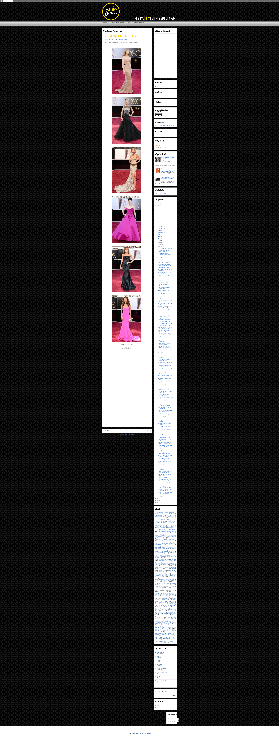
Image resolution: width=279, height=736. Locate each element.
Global (159, 563)
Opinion (156, 597)
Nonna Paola (171, 594)
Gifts (159, 562)
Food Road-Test (159, 557)
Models (165, 587)
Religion (174, 606)
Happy (156, 565)
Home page (106, 22)
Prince (173, 601)
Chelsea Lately (171, 533)
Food (172, 556)
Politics (165, 599)
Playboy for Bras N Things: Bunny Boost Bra (164, 344)
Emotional (166, 548)
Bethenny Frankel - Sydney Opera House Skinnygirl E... (165, 331)
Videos (156, 635)
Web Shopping (158, 638)
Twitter (172, 632)
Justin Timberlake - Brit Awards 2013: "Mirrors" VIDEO (165, 328)
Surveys (158, 622)
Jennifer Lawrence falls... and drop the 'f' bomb (164, 273)
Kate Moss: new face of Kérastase (163, 356)
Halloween (172, 564)
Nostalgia (157, 595)
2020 (158, 211)
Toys (164, 630)
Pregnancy (166, 601)
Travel (129, 22)
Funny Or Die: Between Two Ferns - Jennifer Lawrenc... (164, 404)
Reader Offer (158, 603)
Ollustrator (138, 733)
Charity (157, 533)
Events (163, 550)
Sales (160, 612)
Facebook (171, 552)
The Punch (166, 626)
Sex (156, 614)
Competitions (162, 538)
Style (167, 621)
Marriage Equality (162, 584)
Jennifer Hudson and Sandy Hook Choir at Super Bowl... (165, 462)
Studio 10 (162, 621)
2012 (158, 498)
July (159, 236)
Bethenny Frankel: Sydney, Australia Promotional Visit (164, 334)
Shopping (174, 614)
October (160, 230)
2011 (158, 500)
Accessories (158, 515)
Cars (175, 527)
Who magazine (164, 639)
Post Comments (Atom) (130, 434)
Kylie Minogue (171, 578)
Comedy (174, 536)
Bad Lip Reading (162, 522)
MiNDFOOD (169, 586)
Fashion (117, 350)
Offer (167, 595)
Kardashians (165, 575)
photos (173, 598)
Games (167, 560)
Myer (159, 591)
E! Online (131, 344)
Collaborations (167, 536)
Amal (166, 516)
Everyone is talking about (163, 551)
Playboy (160, 599)
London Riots (163, 580)
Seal (174, 613)
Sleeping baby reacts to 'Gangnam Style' (163, 449)
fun (168, 559)
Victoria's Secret (170, 634)
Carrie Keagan (170, 527)
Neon (163, 591)
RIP (161, 609)
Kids (164, 576)
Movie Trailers (169, 589)
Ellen (175, 547)
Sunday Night (173, 621)
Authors (173, 519)
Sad (175, 610)
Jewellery (157, 575)
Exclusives (157, 552)
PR (159, 601)
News (164, 593)
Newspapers (172, 593)
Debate (162, 543)
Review (167, 608)
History (160, 567)
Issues (159, 574)
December (160, 226)
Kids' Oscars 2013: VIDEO (164, 267)
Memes (156, 586)
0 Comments (117, 348)
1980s (161, 512)
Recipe (162, 605)
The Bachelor (166, 623)
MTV (164, 590)
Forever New (168, 557)
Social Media (160, 617)
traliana (168, 630)
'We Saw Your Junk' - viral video (165, 248)
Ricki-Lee (173, 608)
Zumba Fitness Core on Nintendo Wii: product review (165, 347)
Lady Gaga (162, 579)
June (159, 238)
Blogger (149, 733)
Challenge (162, 531)
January (160, 496)
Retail (163, 608)
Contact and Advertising (139, 22)
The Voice (173, 627)
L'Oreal (156, 579)
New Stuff (157, 593)
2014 (158, 222)
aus (156, 519)
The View (168, 627)
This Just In (166, 629)
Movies (157, 590)
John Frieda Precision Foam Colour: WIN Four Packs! (167, 178)
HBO (170, 565)
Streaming (157, 621)
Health (174, 565)
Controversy (164, 539)
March (159, 244)
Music (174, 590)
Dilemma (172, 543)
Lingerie (172, 579)
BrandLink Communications (169, 526)
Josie (158, 705)
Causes (159, 529)
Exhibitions (164, 552)
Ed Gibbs (159, 656)
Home (127, 431)
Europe (158, 550)
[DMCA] (158, 116)
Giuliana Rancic (165, 562)
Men (162, 586)
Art (174, 517)
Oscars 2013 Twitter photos (164, 282)
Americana (162, 518)
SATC (164, 612)
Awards (108, 350)
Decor (167, 543)
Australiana (162, 519)
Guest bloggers (159, 564)
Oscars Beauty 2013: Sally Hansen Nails (164, 258)
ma (173, 580)
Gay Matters (173, 560)
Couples (172, 540)
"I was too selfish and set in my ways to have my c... (165, 251)
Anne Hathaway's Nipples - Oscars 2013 (164, 288)
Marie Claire (166, 583)
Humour (174, 568)
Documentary (158, 546)
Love (169, 580)
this (158, 629)
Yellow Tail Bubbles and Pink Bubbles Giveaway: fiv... (164, 430)
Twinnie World (160, 664)
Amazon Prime (172, 516)
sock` (167, 618)
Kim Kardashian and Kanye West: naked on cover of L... (165, 265)
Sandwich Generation (162, 672)
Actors (170, 515)
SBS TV (159, 613)
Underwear (162, 633)
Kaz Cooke (159, 576)
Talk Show (171, 622)
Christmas (163, 535)
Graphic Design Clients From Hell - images (164, 385)
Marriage (173, 583)
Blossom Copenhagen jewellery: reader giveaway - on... (165, 411)
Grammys (164, 563)
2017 (158, 217)
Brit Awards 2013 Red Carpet (164, 325)
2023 (158, 205)
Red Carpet (126, 350)
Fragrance (163, 559)
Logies (156, 580)
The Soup (157, 627)
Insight (174, 570)
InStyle (156, 573)
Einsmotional (170, 547)
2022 (158, 207)
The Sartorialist (160, 676)
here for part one (123, 39)
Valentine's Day (171, 633)
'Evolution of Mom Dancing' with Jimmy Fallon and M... (165, 307)
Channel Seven (159, 532)
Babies (174, 521)
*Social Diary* (160, 660)
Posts (158, 145)
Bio (167, 525)
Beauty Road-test (159, 523)
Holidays (166, 567)
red (166, 605)
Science (170, 613)
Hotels (167, 568)
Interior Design (162, 573)
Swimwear (163, 622)
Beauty (171, 522)
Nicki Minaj (157, 594)
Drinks (165, 546)
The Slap (173, 626)
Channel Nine (170, 531)
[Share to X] (127, 348)
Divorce (170, 544)
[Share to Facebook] (129, 348)
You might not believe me (163, 680)
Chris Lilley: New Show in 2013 (165, 323)
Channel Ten (170, 532)
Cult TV (163, 542)
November (160, 228)
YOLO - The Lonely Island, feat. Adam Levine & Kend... (165, 493)
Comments (159, 147)
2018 (158, 215)
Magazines (164, 581)
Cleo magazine (158, 536)
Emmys (159, 548)
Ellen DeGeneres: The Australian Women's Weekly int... (165, 254)
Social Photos (160, 618)
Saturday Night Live (171, 612)
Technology (157, 623)
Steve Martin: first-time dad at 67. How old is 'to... (164, 382)
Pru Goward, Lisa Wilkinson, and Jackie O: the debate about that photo (168, 159)
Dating (172, 542)
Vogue (173, 637)
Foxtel (156, 559)
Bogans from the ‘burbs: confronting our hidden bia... (165, 401)
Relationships (167, 606)
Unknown (159, 707)
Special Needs (172, 618)
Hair (166, 564)
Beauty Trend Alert (171, 523)
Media (173, 584)
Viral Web (165, 637)
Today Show (158, 630)
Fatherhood (161, 555)
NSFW (163, 595)
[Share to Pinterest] (130, 348)
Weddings (167, 638)
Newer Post (106, 431)
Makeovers (173, 581)
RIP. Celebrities (168, 609)
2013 (158, 225)
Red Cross (160, 606)
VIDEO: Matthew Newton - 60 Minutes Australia (164, 360)
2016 (158, 219)
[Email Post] (122, 348)
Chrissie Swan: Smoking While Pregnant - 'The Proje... (165, 446)
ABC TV (170, 513)
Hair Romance (160, 652)
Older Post (148, 431)
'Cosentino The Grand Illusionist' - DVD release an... (165, 468)
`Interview (157, 512)
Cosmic (158, 540)
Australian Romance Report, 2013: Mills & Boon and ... (164, 395)
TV (161, 632)
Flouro (168, 556)
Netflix (167, 591)
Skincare (165, 616)
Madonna (157, 581)
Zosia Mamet (171, 642)
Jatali (173, 574)
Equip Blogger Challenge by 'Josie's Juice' (164, 475)
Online (172, 595)
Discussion (158, 544)
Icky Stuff (160, 570)
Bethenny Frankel (161, 525)
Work (167, 641)
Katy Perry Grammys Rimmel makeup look (164, 408)
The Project (159, 626)
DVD (171, 546)
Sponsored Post (158, 619)
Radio (172, 602)
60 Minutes (171, 512)
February (160, 246)
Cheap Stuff (163, 533)
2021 (158, 209)
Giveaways (173, 562)
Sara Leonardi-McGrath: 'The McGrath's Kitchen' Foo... (164, 436)
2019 (158, 213)
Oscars (121, 350)
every (173, 550)
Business (157, 527)
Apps (170, 517)
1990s (165, 512)
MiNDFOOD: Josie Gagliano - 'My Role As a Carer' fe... (164, 261)
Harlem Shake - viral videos (164, 321)
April (159, 242)
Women (161, 641)
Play (156, 599)
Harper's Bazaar (164, 565)
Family (156, 554)
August (160, 234)
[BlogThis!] (126, 348)
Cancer (163, 527)
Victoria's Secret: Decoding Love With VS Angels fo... (165, 398)
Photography (166, 598)
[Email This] (124, 348)
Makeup (159, 583)
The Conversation (172, 624)
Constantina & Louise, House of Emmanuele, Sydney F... (165, 490)
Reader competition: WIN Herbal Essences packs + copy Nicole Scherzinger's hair (168, 170)
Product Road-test (159, 602)
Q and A (167, 602)
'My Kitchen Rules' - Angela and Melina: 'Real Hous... (165, 315)
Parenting (174, 597)
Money (172, 587)
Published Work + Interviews (118, 22)
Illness (169, 570)
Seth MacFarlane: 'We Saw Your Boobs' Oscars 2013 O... (165, 276)
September (160, 232)
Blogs (171, 525)
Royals (169, 610)
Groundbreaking (171, 563)
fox (173, 557)
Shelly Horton (162, 614)
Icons (165, 570)
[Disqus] (127, 371)
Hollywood (173, 567)
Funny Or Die (161, 560)
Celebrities (112, 350)
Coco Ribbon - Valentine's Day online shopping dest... (165, 427)
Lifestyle (167, 579)
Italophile (167, 574)
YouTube (164, 642)
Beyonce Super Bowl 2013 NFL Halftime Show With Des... (165, 452)
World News (159, 642)
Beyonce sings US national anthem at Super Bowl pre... (165, 486)
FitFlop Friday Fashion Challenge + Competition (164, 319)
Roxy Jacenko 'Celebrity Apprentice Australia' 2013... (165, 459)
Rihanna (156, 609)
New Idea (173, 591)
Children (157, 535)
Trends (156, 632)
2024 (158, 203)
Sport (165, 619)
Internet (168, 573)
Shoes (167, 614)
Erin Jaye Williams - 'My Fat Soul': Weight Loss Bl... (164, 472)
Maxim (169, 584)
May (159, 240)
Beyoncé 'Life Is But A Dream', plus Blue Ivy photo (165, 366)
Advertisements (158, 516)
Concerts (157, 539)
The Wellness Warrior (162, 684)
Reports (158, 608)
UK (156, 633)
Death (156, 543)
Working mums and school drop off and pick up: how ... (165, 433)
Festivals (167, 555)
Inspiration (161, 571)
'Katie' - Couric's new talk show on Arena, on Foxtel (165, 456)
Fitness (162, 556)
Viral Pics (168, 635)
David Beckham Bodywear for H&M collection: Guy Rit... (164, 443)
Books (160, 526)
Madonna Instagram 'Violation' (165, 313)
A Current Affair (159, 513)
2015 (158, 221)
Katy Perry (173, 575)
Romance (162, 610)
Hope (160, 568)
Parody (159, 598)
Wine (170, 639)
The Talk (162, 627)
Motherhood (158, 589)
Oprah (162, 597)
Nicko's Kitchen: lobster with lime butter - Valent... (165, 392)
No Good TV (164, 594)
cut (168, 542)
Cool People (173, 539)
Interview (174, 573)
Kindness (170, 576)
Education (164, 547)
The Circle (165, 624)
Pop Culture (173, 599)
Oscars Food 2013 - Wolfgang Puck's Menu (165, 270)
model (160, 587)
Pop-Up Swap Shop (162, 477)
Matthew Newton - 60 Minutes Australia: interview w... (165, 388)
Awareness (169, 521)
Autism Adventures (161, 668)
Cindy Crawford (172, 535)
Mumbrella (169, 590)
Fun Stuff (173, 559)
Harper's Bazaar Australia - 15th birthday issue (165, 369)
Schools (165, 613)
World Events (173, 641)
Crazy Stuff (157, 542)
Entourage (174, 548)
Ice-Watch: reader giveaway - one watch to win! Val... (164, 414)
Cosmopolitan (165, 540)
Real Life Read (166, 603)
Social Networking (172, 617)
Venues (163, 634)
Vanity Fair (157, 634)
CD (165, 529)
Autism (156, 521)
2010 (158, 502)
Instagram (171, 571)
